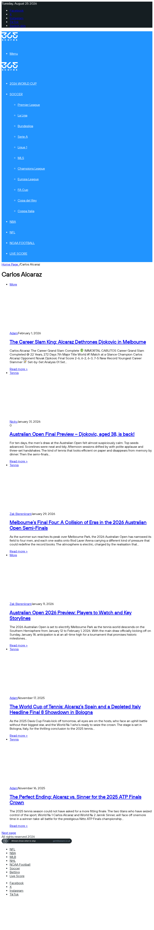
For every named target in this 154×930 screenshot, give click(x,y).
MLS (21, 158)
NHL (13, 861)
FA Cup (23, 190)
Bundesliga (25, 126)
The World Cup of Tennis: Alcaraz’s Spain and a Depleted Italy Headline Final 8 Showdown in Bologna (75, 709)
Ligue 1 (22, 147)
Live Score (18, 253)
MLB (13, 857)
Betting (15, 872)
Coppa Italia (26, 211)
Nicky (13, 421)
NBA (13, 222)
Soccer (16, 94)
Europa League (28, 179)
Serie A (23, 137)
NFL (12, 232)
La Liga (22, 115)
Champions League (31, 168)
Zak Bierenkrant (20, 514)
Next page (9, 833)
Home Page (10, 264)
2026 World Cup (23, 83)
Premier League (29, 105)
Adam (14, 333)
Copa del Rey (27, 200)
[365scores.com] (10, 40)
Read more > (19, 369)
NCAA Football (22, 243)
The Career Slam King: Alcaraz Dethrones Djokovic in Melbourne (78, 342)
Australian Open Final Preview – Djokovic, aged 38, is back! (72, 434)
